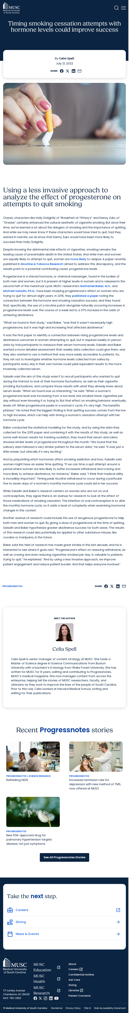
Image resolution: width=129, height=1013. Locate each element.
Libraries (75, 990)
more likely (78, 259)
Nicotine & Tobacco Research (42, 264)
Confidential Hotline (81, 974)
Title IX (87, 1008)
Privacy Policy (73, 1008)
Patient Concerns (79, 996)
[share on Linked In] (73, 71)
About (72, 964)
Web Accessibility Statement (110, 1008)
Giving (72, 985)
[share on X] (67, 70)
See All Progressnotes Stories (64, 857)
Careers (75, 969)
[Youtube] (56, 998)
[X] (40, 998)
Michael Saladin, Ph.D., (19, 291)
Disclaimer (57, 1008)
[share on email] (79, 70)
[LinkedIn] (51, 998)
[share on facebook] (62, 71)
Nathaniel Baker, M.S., (95, 286)
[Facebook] (35, 998)
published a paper (85, 296)
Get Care (74, 980)
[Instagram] (45, 998)
